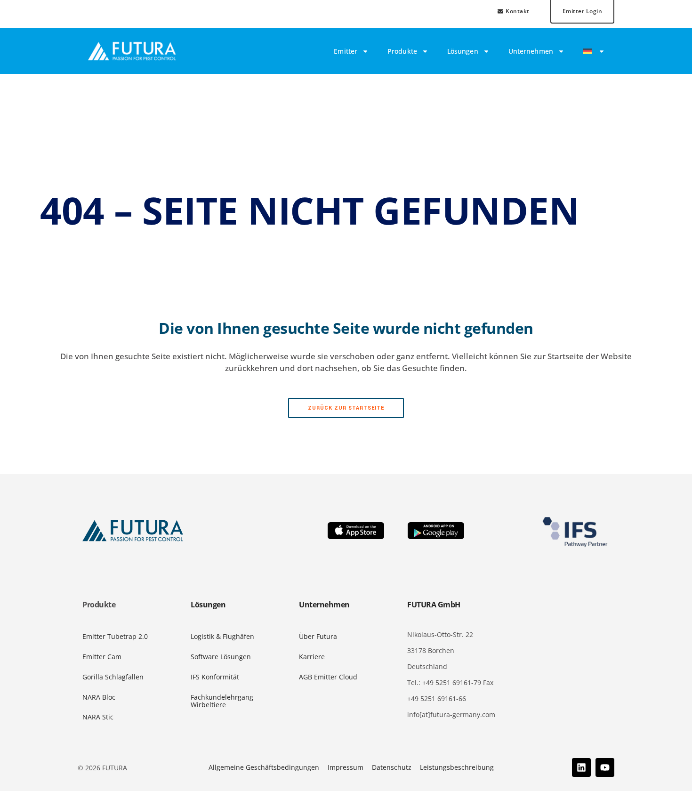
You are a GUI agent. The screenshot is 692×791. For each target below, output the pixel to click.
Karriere (312, 656)
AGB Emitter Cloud (328, 676)
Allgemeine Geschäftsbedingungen (264, 767)
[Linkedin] (581, 767)
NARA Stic (97, 716)
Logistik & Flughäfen (222, 636)
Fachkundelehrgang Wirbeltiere (222, 701)
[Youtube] (604, 767)
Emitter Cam (101, 656)
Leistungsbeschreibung (457, 767)
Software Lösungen (221, 656)
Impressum (345, 767)
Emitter (345, 51)
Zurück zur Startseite (346, 408)
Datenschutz (391, 767)
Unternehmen (530, 51)
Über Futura (318, 636)
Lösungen (462, 51)
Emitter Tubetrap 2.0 (115, 636)
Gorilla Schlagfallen (113, 676)
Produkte (402, 51)
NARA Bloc (98, 697)
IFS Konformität (215, 676)
